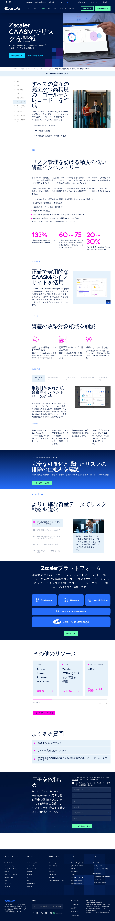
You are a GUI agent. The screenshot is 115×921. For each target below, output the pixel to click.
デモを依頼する (102, 8)
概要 (18, 82)
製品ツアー (87, 8)
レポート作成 (103, 378)
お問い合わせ (81, 2)
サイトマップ (75, 900)
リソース (19, 112)
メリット (19, 94)
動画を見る (40, 691)
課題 (18, 86)
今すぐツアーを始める (42, 483)
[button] (92, 287)
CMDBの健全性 (70, 378)
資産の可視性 (38, 378)
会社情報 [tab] (71, 8)
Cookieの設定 (75, 915)
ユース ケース (21, 102)
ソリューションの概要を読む (95, 690)
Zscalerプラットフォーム (21, 106)
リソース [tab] (63, 8)
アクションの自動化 (87, 378)
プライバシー (75, 904)
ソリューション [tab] (53, 8)
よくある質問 (21, 116)
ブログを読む (67, 691)
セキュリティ (75, 912)
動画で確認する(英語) (35, 56)
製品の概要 (20, 90)
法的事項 (73, 908)
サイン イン (94, 2)
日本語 (105, 2)
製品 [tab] (43, 8)
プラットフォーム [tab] (33, 8)
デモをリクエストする (82, 826)
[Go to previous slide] (105, 703)
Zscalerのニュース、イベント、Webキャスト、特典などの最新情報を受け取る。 (93, 784)
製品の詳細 (20, 98)
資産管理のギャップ (54, 378)
